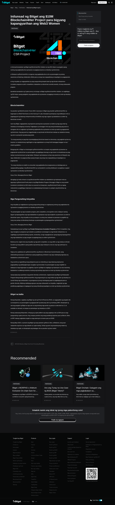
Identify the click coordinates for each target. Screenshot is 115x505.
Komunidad (16, 447)
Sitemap (15, 484)
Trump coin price (53, 487)
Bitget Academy (17, 452)
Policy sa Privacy (90, 459)
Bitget (12, 7)
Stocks (32, 452)
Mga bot (33, 471)
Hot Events (22, 7)
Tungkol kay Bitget (17, 442)
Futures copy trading (36, 466)
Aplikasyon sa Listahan (73, 454)
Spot (32, 442)
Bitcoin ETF (52, 474)
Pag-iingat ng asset (72, 467)
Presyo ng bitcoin (53, 463)
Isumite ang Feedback (73, 442)
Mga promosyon (72, 473)
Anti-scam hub (71, 451)
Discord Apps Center (36, 492)
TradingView (34, 484)
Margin (33, 458)
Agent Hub (33, 476)
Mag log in (93, 2)
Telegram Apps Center (36, 490)
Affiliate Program (72, 459)
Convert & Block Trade (36, 455)
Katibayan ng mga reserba (19, 463)
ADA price (51, 482)
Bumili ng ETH (52, 447)
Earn (32, 460)
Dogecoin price (53, 490)
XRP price (51, 476)
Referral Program (72, 475)
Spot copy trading (35, 463)
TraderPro (33, 479)
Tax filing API (71, 481)
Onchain (33, 450)
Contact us (15, 444)
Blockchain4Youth (17, 479)
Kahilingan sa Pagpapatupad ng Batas (94, 445)
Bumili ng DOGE (53, 450)
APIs (32, 474)
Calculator (51, 471)
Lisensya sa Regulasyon (92, 454)
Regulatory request (90, 449)
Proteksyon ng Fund (18, 466)
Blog (16, 7)
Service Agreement (90, 442)
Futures (33, 444)
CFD (32, 447)
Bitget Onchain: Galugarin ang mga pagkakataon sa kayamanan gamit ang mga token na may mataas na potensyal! (88, 389)
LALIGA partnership (18, 474)
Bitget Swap (34, 487)
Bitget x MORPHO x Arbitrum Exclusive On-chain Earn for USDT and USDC (24, 389)
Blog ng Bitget (16, 455)
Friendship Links (17, 471)
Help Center (70, 444)
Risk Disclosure (89, 465)
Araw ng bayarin (72, 478)
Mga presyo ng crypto (54, 460)
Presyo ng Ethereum (54, 466)
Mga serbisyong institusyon (74, 462)
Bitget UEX (15, 468)
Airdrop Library (34, 495)
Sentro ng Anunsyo (17, 460)
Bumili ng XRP (52, 452)
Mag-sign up (102, 2)
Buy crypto (52, 442)
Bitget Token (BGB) (17, 458)
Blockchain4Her (17, 482)
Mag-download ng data (73, 470)
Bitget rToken (52, 492)
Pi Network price (53, 479)
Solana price (52, 484)
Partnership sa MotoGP (18, 476)
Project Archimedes (72, 465)
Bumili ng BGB (52, 455)
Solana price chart (53, 468)
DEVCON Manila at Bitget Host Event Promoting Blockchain (29, 344)
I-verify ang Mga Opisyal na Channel (74, 448)
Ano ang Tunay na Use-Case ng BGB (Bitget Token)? (56, 389)
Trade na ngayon (88, 45)
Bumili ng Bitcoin (53, 444)
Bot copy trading (35, 468)
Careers (15, 450)
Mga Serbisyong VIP (73, 457)
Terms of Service (90, 462)
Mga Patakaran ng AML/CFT (93, 457)
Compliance (89, 451)
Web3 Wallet (34, 482)
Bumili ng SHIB (53, 458)
